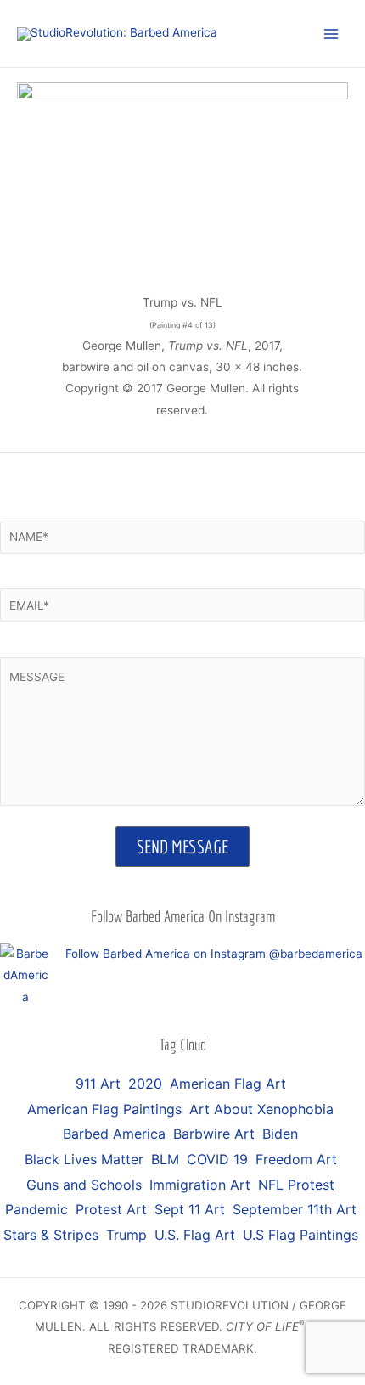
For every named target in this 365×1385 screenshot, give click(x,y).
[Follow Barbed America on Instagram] (25, 975)
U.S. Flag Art (194, 1234)
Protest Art (111, 1209)
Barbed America (114, 1133)
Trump (126, 1234)
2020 (145, 1083)
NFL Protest (296, 1184)
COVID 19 (217, 1159)
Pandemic (36, 1209)
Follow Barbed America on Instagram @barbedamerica (213, 953)
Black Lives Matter (84, 1159)
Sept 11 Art (189, 1209)
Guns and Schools (84, 1184)
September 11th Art (295, 1209)
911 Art (98, 1083)
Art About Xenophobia (261, 1109)
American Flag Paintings (104, 1109)
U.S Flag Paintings (300, 1234)
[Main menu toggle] (331, 33)
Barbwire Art (214, 1133)
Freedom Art (296, 1159)
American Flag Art (228, 1083)
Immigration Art (199, 1184)
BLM (165, 1159)
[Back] (30, 317)
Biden (280, 1133)
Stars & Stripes (50, 1234)
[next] (334, 317)
